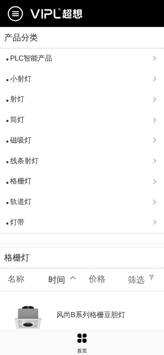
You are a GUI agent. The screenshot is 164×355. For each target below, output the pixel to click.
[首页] (82, 338)
